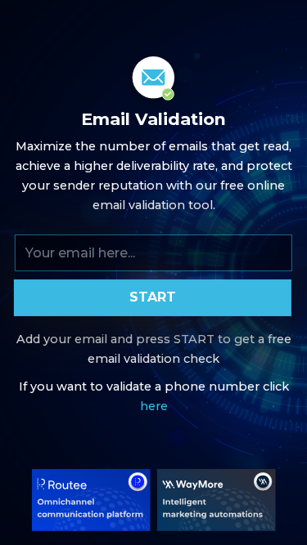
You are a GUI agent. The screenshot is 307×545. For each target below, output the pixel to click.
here (154, 406)
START (152, 297)
